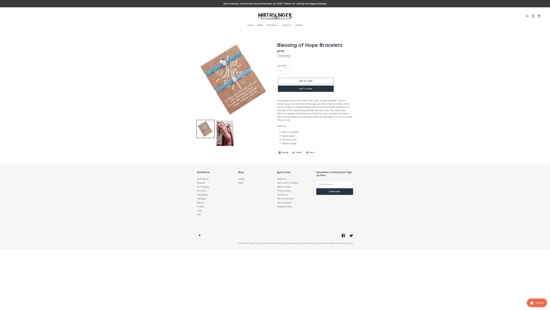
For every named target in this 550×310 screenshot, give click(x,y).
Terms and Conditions (288, 182)
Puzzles (200, 206)
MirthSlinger (249, 243)
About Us (281, 179)
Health (241, 179)
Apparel (201, 182)
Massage (201, 198)
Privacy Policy (284, 190)
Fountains (202, 190)
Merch (200, 202)
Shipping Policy (284, 206)
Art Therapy (203, 186)
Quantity (282, 65)
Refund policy (284, 202)
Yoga (199, 210)
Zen (199, 214)
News (240, 182)
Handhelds (202, 194)
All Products (203, 179)
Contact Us (282, 194)
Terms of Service (285, 198)
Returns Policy (284, 186)
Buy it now (305, 89)
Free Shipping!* (284, 55)
